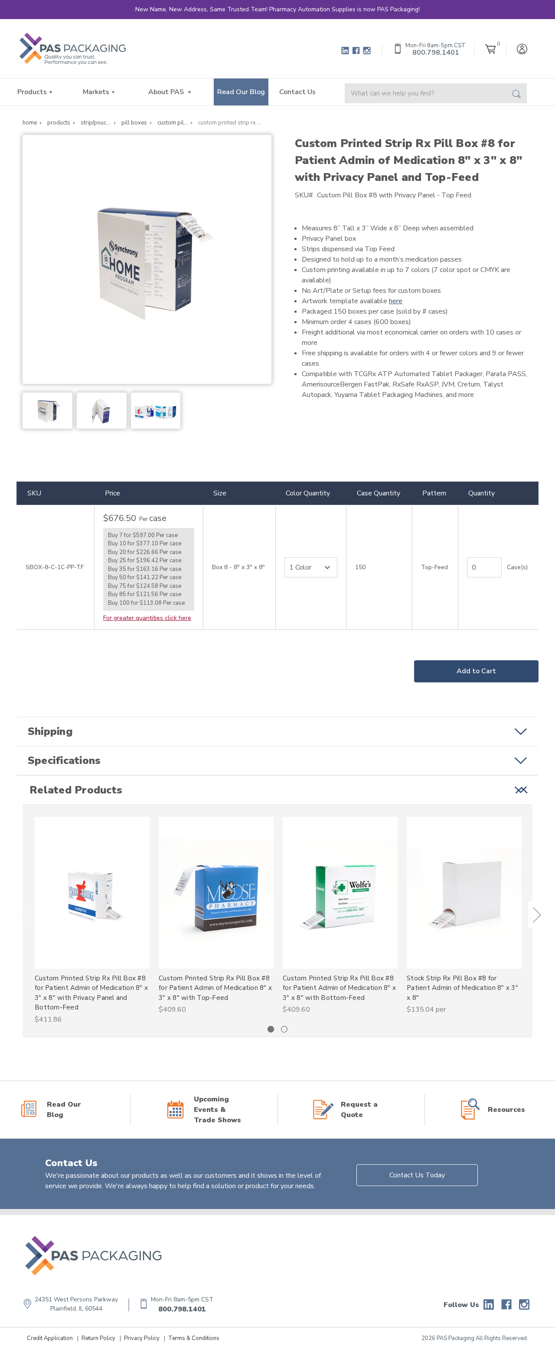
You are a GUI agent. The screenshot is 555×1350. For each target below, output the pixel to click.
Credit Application (50, 1338)
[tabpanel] (92, 920)
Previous (18, 914)
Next (536, 914)
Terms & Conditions (193, 1338)
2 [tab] (284, 1029)
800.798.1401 (182, 1309)
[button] (277, 731)
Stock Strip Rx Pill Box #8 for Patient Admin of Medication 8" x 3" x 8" (462, 988)
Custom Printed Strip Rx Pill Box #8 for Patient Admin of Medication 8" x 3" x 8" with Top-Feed (215, 988)
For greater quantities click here (147, 618)
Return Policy (98, 1338)
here (395, 301)
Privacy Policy (142, 1338)
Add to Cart (476, 671)
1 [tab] (271, 1029)
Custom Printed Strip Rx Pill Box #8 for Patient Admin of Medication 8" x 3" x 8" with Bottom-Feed (339, 988)
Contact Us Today (417, 1175)
